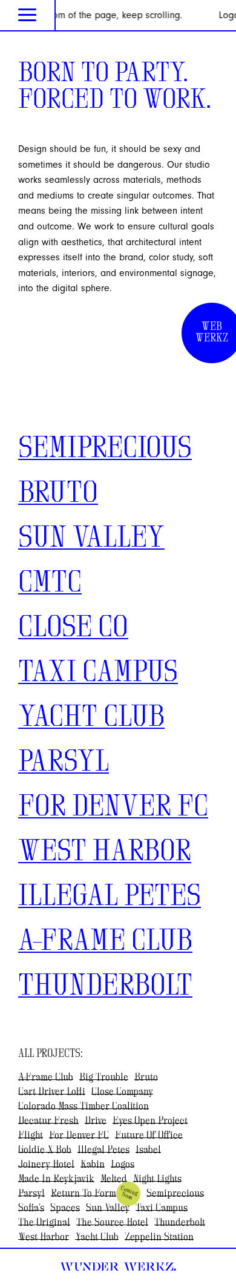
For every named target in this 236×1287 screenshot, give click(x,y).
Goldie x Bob (44, 1150)
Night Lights (157, 1179)
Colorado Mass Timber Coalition (83, 1106)
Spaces (65, 1208)
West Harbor (104, 852)
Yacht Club (91, 718)
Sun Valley (91, 538)
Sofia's (31, 1208)
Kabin (92, 1165)
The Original (44, 1223)
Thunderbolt (105, 986)
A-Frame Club (105, 942)
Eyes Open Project (150, 1121)
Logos (122, 1165)
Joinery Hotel (46, 1165)
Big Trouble (103, 1077)
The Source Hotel (112, 1223)
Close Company (122, 1092)
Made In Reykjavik (56, 1179)
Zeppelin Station (159, 1237)
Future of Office (149, 1136)
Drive (96, 1121)
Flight (30, 1136)
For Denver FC (113, 807)
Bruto (58, 494)
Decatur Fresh (48, 1121)
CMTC (50, 583)
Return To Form (83, 1194)
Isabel (148, 1150)
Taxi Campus (98, 673)
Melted (113, 1179)
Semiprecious (105, 449)
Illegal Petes (109, 897)
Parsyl (63, 762)
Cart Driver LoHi (51, 1092)
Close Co (73, 628)
